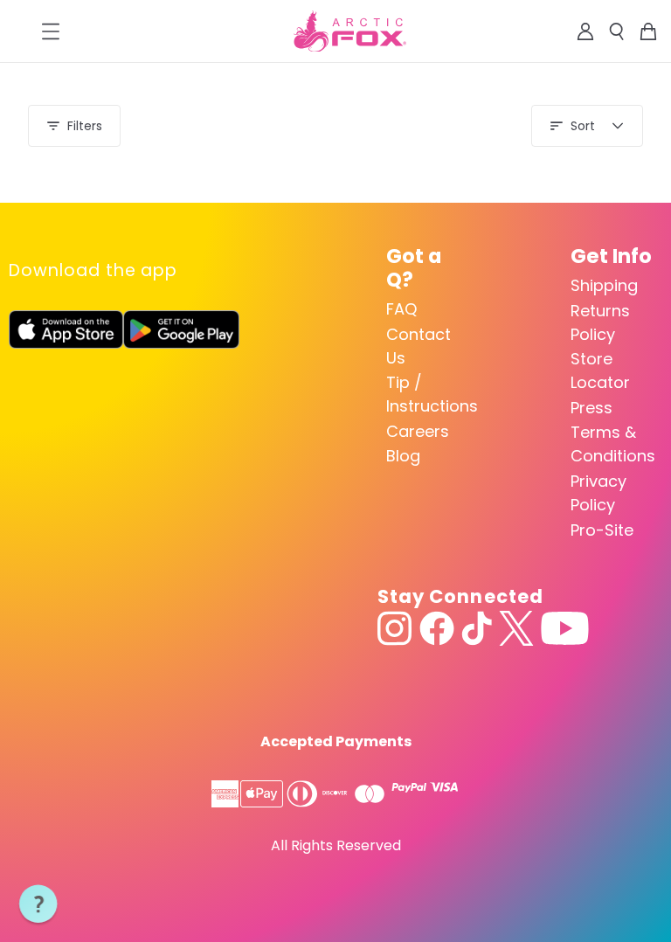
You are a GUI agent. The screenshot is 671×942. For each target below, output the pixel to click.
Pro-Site (602, 530)
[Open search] (617, 31)
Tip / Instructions (427, 394)
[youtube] (565, 628)
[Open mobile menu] (50, 31)
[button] (38, 904)
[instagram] (394, 628)
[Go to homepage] (350, 31)
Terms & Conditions (612, 444)
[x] (516, 628)
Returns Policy (600, 322)
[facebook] (436, 628)
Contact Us (418, 346)
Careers (417, 431)
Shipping (604, 285)
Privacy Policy (598, 493)
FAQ (401, 309)
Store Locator (600, 370)
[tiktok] (476, 628)
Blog (403, 456)
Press (591, 408)
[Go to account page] (585, 31)
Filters (84, 126)
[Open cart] (648, 31)
